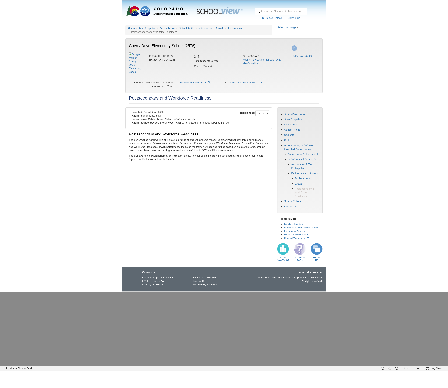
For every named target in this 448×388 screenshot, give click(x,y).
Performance (234, 28)
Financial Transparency (295, 238)
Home (131, 28)
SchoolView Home (294, 114)
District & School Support (296, 234)
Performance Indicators (304, 173)
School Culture (292, 201)
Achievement (302, 178)
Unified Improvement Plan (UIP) (246, 82)
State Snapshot (147, 28)
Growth (299, 183)
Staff (286, 140)
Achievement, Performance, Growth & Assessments (300, 146)
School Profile (186, 28)
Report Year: (247, 112)
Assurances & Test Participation (302, 166)
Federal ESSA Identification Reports (301, 227)
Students (289, 134)
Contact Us (294, 18)
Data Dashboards (293, 224)
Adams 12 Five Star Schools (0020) (262, 59)
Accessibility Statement (205, 284)
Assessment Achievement (303, 154)
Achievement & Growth (211, 28)
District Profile (167, 28)
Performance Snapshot (295, 231)
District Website (300, 56)
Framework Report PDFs (194, 82)
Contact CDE (200, 281)
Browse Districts (273, 18)
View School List (251, 63)
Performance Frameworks (303, 159)
